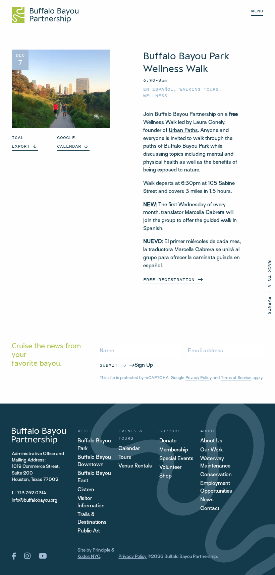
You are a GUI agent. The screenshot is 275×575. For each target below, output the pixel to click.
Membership (173, 450)
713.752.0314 (31, 493)
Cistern (85, 490)
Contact (209, 508)
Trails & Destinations (92, 518)
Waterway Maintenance (215, 462)
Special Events (176, 458)
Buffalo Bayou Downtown (94, 461)
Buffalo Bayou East (94, 477)
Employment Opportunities (216, 487)
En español (158, 89)
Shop (165, 476)
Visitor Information (91, 502)
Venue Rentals (135, 466)
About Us (211, 441)
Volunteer (170, 467)
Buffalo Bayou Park (94, 445)
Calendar (129, 448)
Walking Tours (199, 89)
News (207, 500)
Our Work (211, 450)
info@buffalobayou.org (34, 500)
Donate (167, 441)
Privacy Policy (198, 378)
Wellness (155, 95)
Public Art (88, 531)
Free (169, 279)
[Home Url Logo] (45, 15)
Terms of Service (236, 378)
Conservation (216, 475)
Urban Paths (183, 130)
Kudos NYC (88, 557)
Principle (101, 550)
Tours (124, 457)
